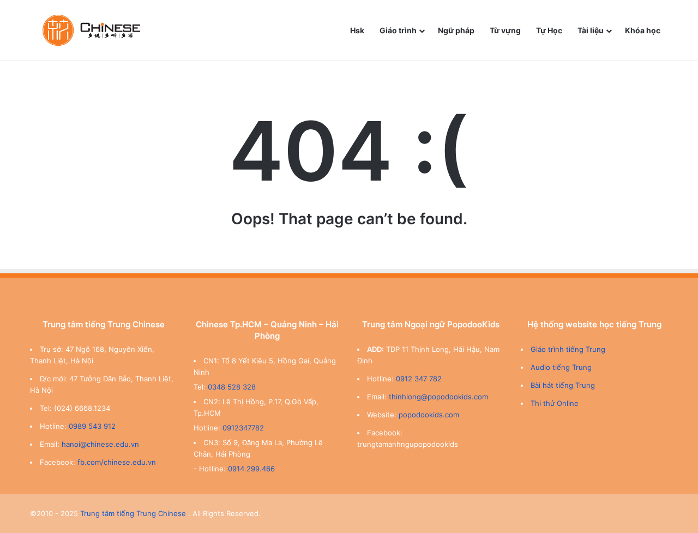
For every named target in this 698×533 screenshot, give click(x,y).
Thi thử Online (555, 403)
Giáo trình (398, 30)
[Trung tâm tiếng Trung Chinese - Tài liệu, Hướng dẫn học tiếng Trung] (91, 30)
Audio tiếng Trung (561, 367)
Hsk (357, 30)
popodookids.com (429, 414)
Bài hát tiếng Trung (563, 385)
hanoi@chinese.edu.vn (100, 444)
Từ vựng (505, 30)
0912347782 (243, 427)
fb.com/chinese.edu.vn (116, 462)
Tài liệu (590, 30)
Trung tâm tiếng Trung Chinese (133, 513)
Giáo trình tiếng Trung (568, 349)
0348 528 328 (232, 386)
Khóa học (642, 30)
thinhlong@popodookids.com (438, 396)
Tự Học (549, 30)
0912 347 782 (419, 378)
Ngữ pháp (456, 30)
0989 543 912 (92, 426)
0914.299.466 (251, 468)
